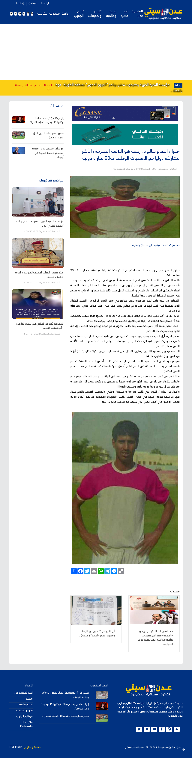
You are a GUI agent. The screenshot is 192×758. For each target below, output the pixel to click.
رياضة (65, 13)
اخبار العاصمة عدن (23, 693)
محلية (29, 699)
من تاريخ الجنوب (24, 716)
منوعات (54, 13)
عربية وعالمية (111, 14)
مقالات (42, 13)
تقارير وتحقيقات (94, 14)
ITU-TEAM (15, 747)
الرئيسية (45, 3)
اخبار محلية (124, 14)
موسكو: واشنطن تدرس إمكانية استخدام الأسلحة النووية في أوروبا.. (48, 152)
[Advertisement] (96, 52)
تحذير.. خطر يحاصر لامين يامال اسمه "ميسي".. (65, 716)
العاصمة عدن (137, 14)
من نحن (32, 3)
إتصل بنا (20, 3)
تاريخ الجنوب (79, 14)
